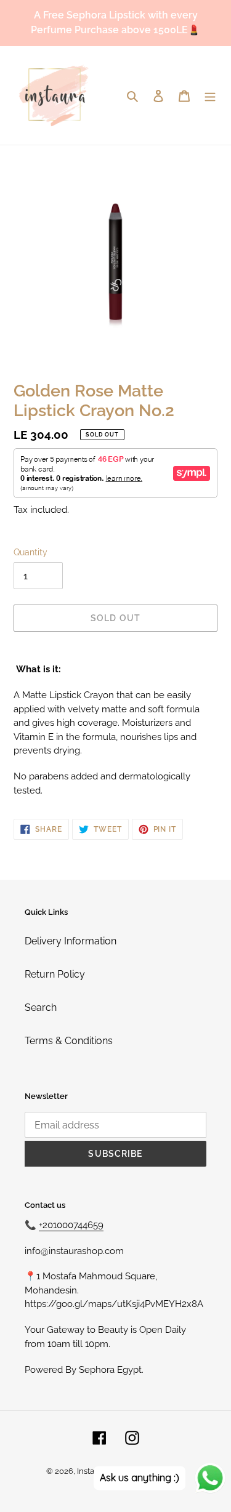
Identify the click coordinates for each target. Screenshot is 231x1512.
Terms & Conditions (69, 1041)
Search (41, 1007)
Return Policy (55, 974)
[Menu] (210, 95)
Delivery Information (70, 941)
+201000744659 (71, 1225)
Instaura (92, 1471)
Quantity (30, 552)
